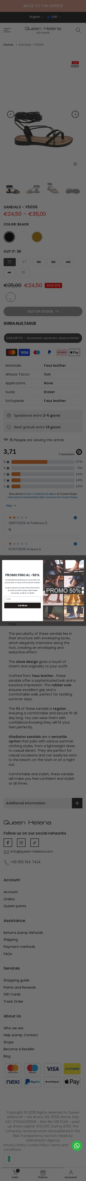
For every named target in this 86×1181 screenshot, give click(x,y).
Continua (22, 605)
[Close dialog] (81, 562)
